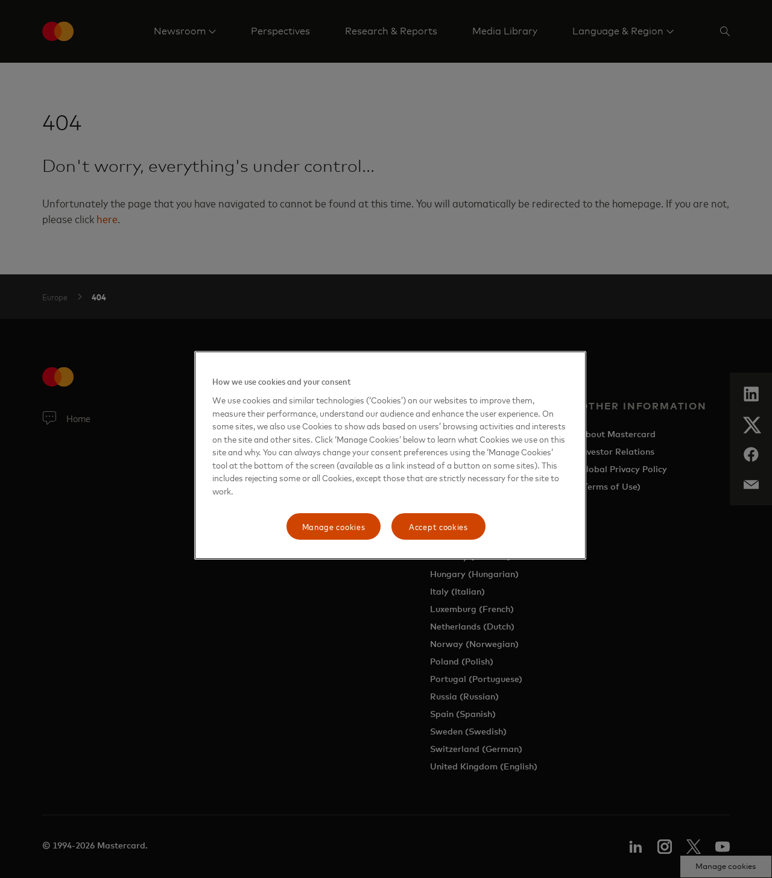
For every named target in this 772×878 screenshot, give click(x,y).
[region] (390, 455)
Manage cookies (333, 526)
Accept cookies (438, 526)
